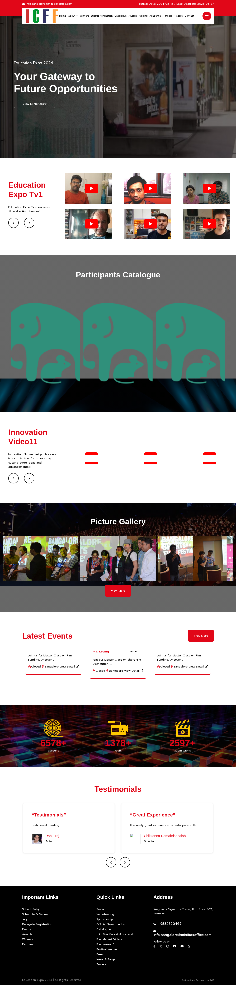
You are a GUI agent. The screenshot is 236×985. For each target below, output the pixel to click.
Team (100, 909)
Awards (27, 934)
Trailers (101, 964)
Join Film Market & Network (115, 934)
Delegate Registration (37, 924)
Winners (27, 939)
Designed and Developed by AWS (198, 980)
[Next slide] (29, 223)
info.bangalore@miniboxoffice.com (49, 4)
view (26, 110)
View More (118, 591)
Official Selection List (111, 924)
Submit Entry (31, 909)
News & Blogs (105, 959)
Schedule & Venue (35, 914)
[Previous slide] (13, 223)
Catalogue (103, 929)
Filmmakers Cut (106, 944)
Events (26, 929)
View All (14, 230)
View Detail (67, 667)
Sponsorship (104, 919)
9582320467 (169, 924)
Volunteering (105, 914)
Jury (24, 919)
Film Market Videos (109, 939)
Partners (28, 944)
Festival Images (106, 949)
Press (100, 954)
